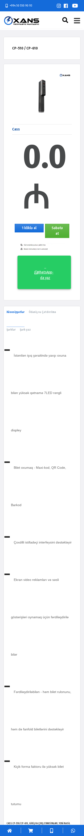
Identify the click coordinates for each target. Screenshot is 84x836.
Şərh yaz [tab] (25, 329)
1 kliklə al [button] (29, 228)
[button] (65, 20)
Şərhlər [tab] (11, 329)
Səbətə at (57, 231)
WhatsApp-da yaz (45, 272)
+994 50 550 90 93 (21, 5)
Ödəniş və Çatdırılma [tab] (42, 312)
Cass (16, 129)
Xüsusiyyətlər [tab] (15, 312)
